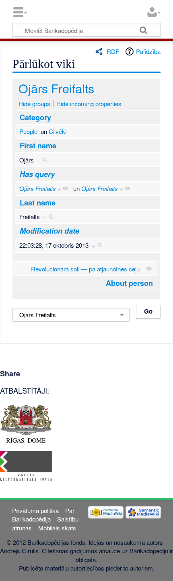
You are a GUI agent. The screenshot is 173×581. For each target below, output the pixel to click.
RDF (113, 51)
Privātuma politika (35, 510)
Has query (37, 174)
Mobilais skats (57, 528)
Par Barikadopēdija (43, 514)
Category (35, 117)
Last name (38, 202)
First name (38, 145)
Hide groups (34, 103)
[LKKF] (26, 465)
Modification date (49, 231)
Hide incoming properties (89, 103)
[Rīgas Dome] (26, 423)
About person (129, 283)
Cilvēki (57, 131)
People (28, 131)
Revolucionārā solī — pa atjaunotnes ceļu (85, 269)
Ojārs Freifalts (56, 88)
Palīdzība (148, 51)
